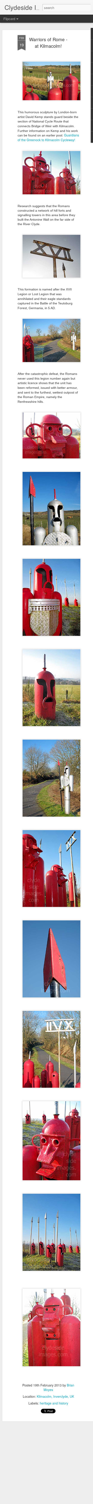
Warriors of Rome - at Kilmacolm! (48, 42)
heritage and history (54, 1403)
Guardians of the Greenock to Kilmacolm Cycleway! (48, 137)
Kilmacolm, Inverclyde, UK (55, 1396)
